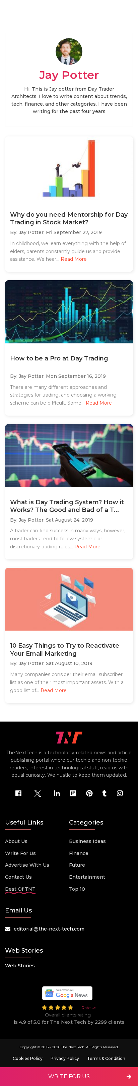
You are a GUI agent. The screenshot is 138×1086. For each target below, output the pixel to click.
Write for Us (20, 853)
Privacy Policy (65, 1058)
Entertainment (87, 877)
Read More (74, 259)
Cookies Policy (28, 1058)
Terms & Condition (106, 1058)
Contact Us (18, 877)
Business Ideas (87, 841)
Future (77, 865)
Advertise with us (27, 865)
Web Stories (20, 966)
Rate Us (88, 1007)
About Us (16, 841)
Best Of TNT (20, 889)
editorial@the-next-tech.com (49, 929)
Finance (78, 853)
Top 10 (77, 889)
